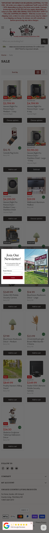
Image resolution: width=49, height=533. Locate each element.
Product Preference (7, 270)
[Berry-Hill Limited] (6, 529)
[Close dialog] (46, 250)
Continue (13, 277)
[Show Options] (21, 273)
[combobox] (12, 273)
